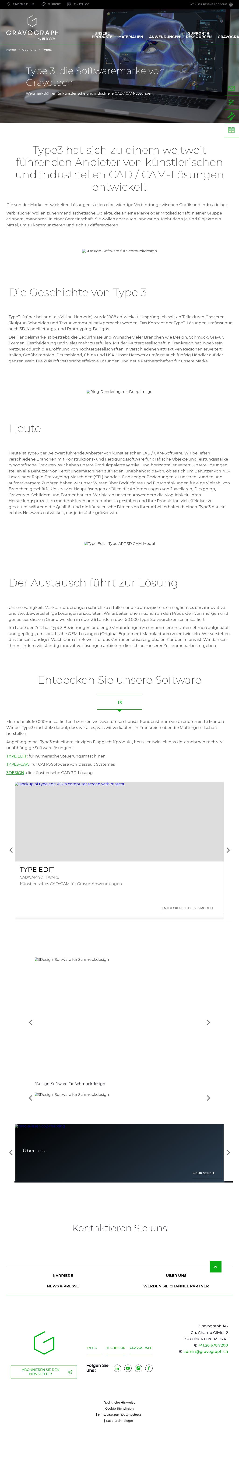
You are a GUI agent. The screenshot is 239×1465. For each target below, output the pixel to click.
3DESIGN (15, 773)
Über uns (29, 49)
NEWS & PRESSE (63, 1286)
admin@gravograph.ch (205, 1352)
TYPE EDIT (16, 756)
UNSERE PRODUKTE (102, 35)
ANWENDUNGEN (164, 37)
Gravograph (141, 1348)
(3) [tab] (119, 702)
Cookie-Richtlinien (119, 1408)
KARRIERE (63, 1276)
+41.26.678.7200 (213, 1345)
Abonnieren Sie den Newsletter (40, 1372)
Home (11, 49)
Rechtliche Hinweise (119, 1402)
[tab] (119, 1098)
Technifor (115, 1348)
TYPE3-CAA (17, 764)
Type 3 (91, 1348)
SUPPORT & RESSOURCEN (199, 35)
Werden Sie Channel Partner (176, 1286)
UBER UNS (176, 1276)
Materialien (130, 37)
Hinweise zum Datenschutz (119, 1414)
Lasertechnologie (119, 1420)
